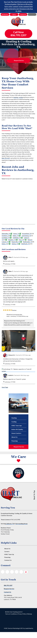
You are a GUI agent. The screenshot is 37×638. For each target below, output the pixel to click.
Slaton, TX (5, 244)
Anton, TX (16, 233)
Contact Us (8, 560)
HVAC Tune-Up (9, 554)
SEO (21, 628)
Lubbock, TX (10, 523)
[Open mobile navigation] (32, 14)
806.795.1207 (6, 158)
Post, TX (21, 239)
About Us (7, 548)
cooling (20, 97)
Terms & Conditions (11, 614)
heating (16, 97)
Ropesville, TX (16, 241)
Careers (6, 551)
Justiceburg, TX (26, 235)
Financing (7, 557)
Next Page (5, 387)
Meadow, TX (12, 239)
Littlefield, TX (17, 237)
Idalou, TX (16, 235)
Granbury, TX (6, 235)
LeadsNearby (29, 628)
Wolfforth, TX (25, 244)
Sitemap (29, 614)
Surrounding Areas (22, 523)
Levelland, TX (6, 237)
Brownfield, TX (26, 233)
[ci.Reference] (18, 351)
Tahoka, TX (15, 244)
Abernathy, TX (6, 233)
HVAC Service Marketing (11, 628)
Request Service (19, 60)
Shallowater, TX (27, 241)
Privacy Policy (22, 614)
